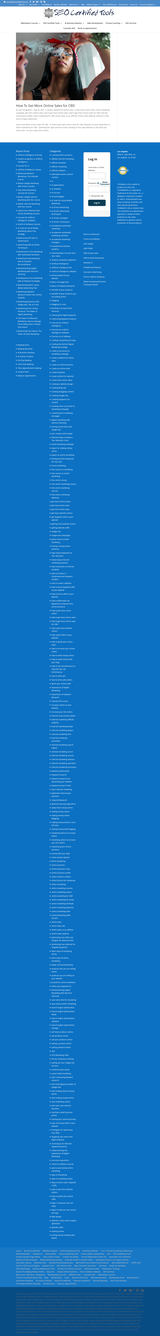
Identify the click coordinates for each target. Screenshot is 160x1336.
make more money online (62, 807)
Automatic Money (23, 1262)
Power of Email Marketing (62, 965)
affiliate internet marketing (63, 159)
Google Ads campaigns (61, 535)
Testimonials (123, 5)
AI (52, 181)
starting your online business (64, 1119)
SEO (53, 1051)
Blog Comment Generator (85, 1266)
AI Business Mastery (73, 23)
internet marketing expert (62, 730)
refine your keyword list (61, 986)
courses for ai (23, 166)
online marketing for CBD (43, 116)
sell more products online (62, 1032)
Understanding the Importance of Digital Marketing (60, 1153)
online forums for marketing (63, 880)
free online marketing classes (64, 484)
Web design (56, 1216)
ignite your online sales (61, 683)
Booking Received (25, 349)
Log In (18, 1251)
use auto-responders (60, 1160)
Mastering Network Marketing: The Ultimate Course (28, 176)
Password (92, 183)
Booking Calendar (90, 1251)
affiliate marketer (59, 163)
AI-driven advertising (60, 207)
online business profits (61, 873)
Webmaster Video (91, 1269)
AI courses (56, 192)
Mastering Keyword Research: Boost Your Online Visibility (30, 294)
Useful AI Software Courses (29, 224)
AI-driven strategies (60, 218)
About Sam (73, 5)
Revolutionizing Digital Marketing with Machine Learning (28, 271)
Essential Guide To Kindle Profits (79, 1260)
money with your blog (61, 853)
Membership (56, 1277)
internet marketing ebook (62, 726)
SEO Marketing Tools (60, 1055)
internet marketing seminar (63, 759)
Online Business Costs (61, 869)
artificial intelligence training (30, 155)
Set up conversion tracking (63, 1059)
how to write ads (58, 676)
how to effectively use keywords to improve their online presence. (62, 604)
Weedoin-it (88, 262)
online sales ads (58, 926)
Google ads (56, 531)
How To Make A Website (90, 1272)
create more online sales (84, 110)
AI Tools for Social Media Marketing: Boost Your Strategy (28, 231)
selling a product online (61, 1043)
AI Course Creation (25, 356)
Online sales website (86, 116)
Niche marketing (58, 861)
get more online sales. (61, 509)
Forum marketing (59, 465)
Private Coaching (113, 23)
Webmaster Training (110, 1269)
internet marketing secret (62, 752)
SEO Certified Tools (51, 23)
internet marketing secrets (63, 755)
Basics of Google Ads (60, 282)
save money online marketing (64, 1004)
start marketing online (61, 1101)
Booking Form (23, 345)
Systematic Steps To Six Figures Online (112, 1260)
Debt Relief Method (120, 1262)
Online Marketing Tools (70, 1251)
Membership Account (57, 1275)
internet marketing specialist (64, 763)
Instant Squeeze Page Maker (28, 1257)
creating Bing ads (59, 388)
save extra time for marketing (64, 1000)
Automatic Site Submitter (120, 1257)
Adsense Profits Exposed (26, 1260)
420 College (88, 244)
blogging (55, 300)
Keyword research (59, 775)
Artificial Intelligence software (64, 271)
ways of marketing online (62, 1178)
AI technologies (58, 196)
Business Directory (80, 1277)
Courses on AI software (61, 336)
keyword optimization (61, 771)
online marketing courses (62, 888)
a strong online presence (62, 155)
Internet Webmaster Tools (43, 1269)
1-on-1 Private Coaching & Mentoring (116, 1251)
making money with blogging (64, 829)
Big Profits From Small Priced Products (92, 1262)
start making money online (63, 1098)
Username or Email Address (96, 169)
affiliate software (59, 170)
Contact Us (134, 5)
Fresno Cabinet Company (94, 277)
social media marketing (61, 1073)
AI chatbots (56, 189)
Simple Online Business (67, 1272)
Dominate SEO (40, 1262)
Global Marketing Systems (51, 1260)
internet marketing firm (61, 734)
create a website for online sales (60, 110)
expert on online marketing (63, 455)
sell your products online (62, 1039)
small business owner (61, 1069)
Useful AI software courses (63, 1164)
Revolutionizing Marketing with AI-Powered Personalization (29, 261)
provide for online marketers (64, 982)
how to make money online (63, 655)
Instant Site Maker (71, 1257)
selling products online (61, 1047)
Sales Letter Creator (51, 1257)
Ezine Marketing (23, 1269)
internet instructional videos (63, 716)
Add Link (21, 5)
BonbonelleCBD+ (23, 1254)
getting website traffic (61, 528)
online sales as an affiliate (66, 116)
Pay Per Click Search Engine (28, 1266)
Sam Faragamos (25, 110)
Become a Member (60, 5)
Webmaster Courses (29, 23)
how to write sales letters (62, 680)
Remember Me (97, 196)
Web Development (95, 23)
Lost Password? (94, 213)
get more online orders (61, 501)
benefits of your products (62, 290)
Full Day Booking (25, 360)
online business (58, 865)
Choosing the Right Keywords (64, 315)
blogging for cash (59, 304)
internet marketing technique (64, 767)
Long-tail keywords (59, 800)
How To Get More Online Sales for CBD (45, 105)
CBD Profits (88, 248)
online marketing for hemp (63, 900)
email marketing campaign (63, 444)
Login (66, 1277)
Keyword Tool (48, 1266)
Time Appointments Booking (29, 368)
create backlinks (58, 372)
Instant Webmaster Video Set (93, 1257)
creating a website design (62, 384)
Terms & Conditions (147, 5)
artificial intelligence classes (29, 169)
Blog (82, 5)
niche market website (61, 857)
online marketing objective (63, 907)
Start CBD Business (110, 5)
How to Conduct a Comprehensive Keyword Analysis (62, 576)
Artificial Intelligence (60, 263)
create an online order (61, 368)
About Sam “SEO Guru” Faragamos (30, 1275)
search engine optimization (63, 1007)
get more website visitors (62, 513)
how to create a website (61, 583)
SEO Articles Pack (64, 1266)
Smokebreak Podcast (92, 267)
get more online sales (34, 113)
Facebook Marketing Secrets (61, 1262)
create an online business (62, 364)
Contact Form (23, 372)
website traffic (57, 1227)
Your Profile (33, 5)
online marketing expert (62, 892)
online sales (57, 922)
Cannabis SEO (69, 28)
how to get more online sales (56, 113)
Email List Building (117, 1266)
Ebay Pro (50, 1272)
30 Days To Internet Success (70, 1269)
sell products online (60, 1036)
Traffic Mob (136, 1262)
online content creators (61, 876)
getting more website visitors (64, 524)
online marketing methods (63, 903)
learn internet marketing (62, 789)
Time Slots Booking (26, 364)
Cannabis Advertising (92, 272)
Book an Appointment (87, 28)
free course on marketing (62, 469)
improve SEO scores (60, 701)
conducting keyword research (64, 319)
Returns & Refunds (91, 234)
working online (58, 1231)
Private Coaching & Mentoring (29, 1277)
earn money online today (62, 433)
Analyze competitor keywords (64, 260)
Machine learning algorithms (64, 804)
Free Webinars (47, 5)
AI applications (58, 185)
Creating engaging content (63, 391)
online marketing (59, 884)
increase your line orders (62, 712)
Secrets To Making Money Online (30, 1272)
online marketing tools (61, 911)
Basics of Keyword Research (63, 286)
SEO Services (131, 23)
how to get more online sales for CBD (84, 113)
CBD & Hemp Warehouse (94, 258)
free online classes (59, 480)
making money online (61, 811)
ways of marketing (59, 1175)
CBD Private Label (91, 253)
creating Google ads (60, 395)
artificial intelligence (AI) (62, 267)
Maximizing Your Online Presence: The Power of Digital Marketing (28, 311)
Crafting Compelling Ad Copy (64, 340)
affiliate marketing (59, 166)
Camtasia (103, 1266)
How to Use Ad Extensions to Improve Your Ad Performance (63, 669)
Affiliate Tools (75, 1275)
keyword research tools (61, 785)
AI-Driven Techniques (61, 222)
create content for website (63, 376)
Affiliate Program (92, 5)
